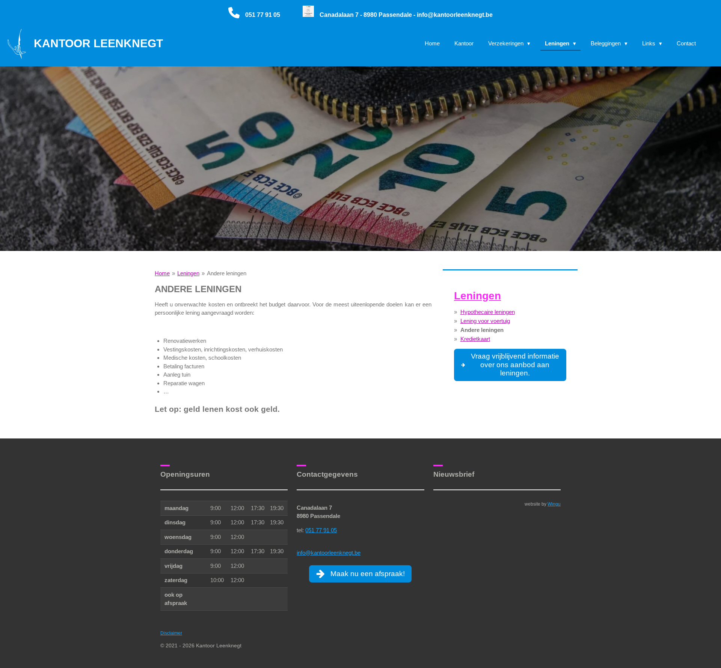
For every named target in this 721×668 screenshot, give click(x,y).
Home (162, 273)
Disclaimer (171, 632)
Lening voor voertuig (485, 321)
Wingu (554, 503)
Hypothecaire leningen (487, 312)
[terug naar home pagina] (308, 15)
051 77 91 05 (321, 530)
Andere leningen (226, 273)
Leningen (188, 273)
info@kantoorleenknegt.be (455, 15)
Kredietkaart (475, 339)
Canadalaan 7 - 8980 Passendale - (368, 15)
